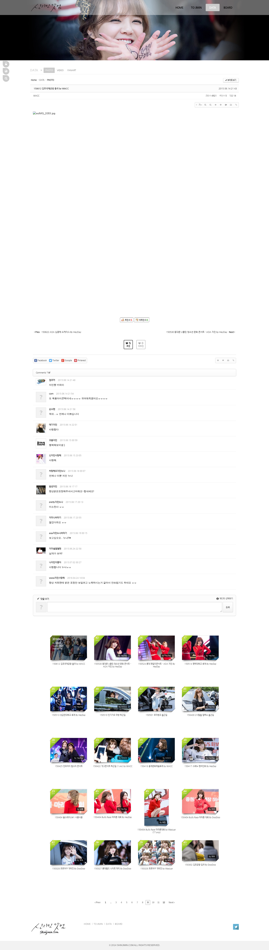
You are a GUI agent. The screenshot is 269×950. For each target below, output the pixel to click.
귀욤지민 (53, 440)
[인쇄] (230, 104)
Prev (97, 902)
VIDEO (60, 70)
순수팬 (52, 409)
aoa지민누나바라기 (58, 533)
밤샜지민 (53, 486)
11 (158, 902)
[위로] (215, 104)
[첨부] (236, 104)
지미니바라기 (55, 517)
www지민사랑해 (57, 578)
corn (51, 393)
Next (171, 902)
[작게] (210, 104)
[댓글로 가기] (225, 104)
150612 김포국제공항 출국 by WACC (51, 88)
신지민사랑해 (55, 455)
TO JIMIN (196, 7)
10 (153, 902)
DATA (212, 7)
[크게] (205, 104)
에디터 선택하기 (226, 598)
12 (164, 902)
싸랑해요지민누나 (57, 471)
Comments (43, 372)
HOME (179, 7)
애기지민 (53, 424)
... (110, 902)
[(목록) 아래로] (220, 104)
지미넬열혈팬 (55, 548)
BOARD (228, 7)
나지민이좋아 (55, 562)
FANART (72, 70)
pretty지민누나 (56, 502)
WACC (36, 96)
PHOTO (49, 70)
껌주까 (52, 380)
